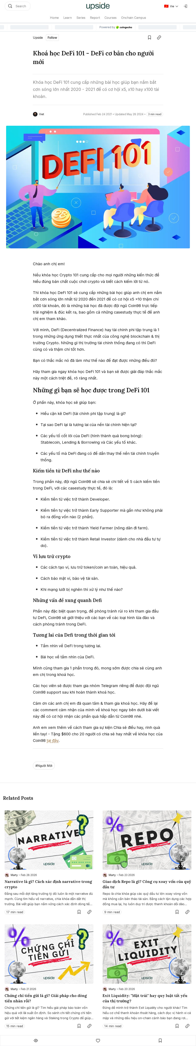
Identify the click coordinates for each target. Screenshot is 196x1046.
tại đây (52, 740)
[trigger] (18, 6)
